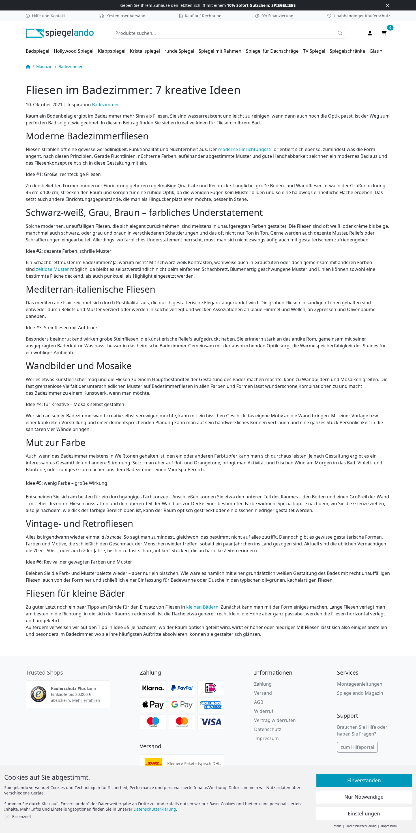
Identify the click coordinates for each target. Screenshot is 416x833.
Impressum (266, 738)
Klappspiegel (111, 51)
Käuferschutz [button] (362, 15)
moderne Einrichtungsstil (245, 149)
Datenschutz (267, 729)
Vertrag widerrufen (275, 720)
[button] (38, 694)
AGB (258, 702)
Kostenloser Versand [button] (125, 15)
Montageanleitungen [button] (359, 684)
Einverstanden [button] (364, 780)
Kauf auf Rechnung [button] (203, 15)
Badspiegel (37, 51)
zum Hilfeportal (357, 747)
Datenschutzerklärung (155, 809)
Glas (374, 51)
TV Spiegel (314, 51)
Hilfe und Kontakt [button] (48, 15)
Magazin (44, 66)
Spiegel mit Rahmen (220, 51)
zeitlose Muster (52, 269)
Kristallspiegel (145, 51)
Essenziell (21, 816)
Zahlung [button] (263, 684)
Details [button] (336, 826)
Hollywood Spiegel (73, 51)
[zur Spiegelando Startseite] (60, 32)
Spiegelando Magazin (360, 693)
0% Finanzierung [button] (277, 15)
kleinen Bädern (202, 607)
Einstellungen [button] (364, 813)
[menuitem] (37, 51)
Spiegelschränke (347, 51)
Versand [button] (263, 693)
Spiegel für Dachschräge (272, 51)
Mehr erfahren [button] (86, 700)
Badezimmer (71, 66)
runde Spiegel (179, 51)
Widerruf (263, 711)
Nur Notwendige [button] (363, 796)
